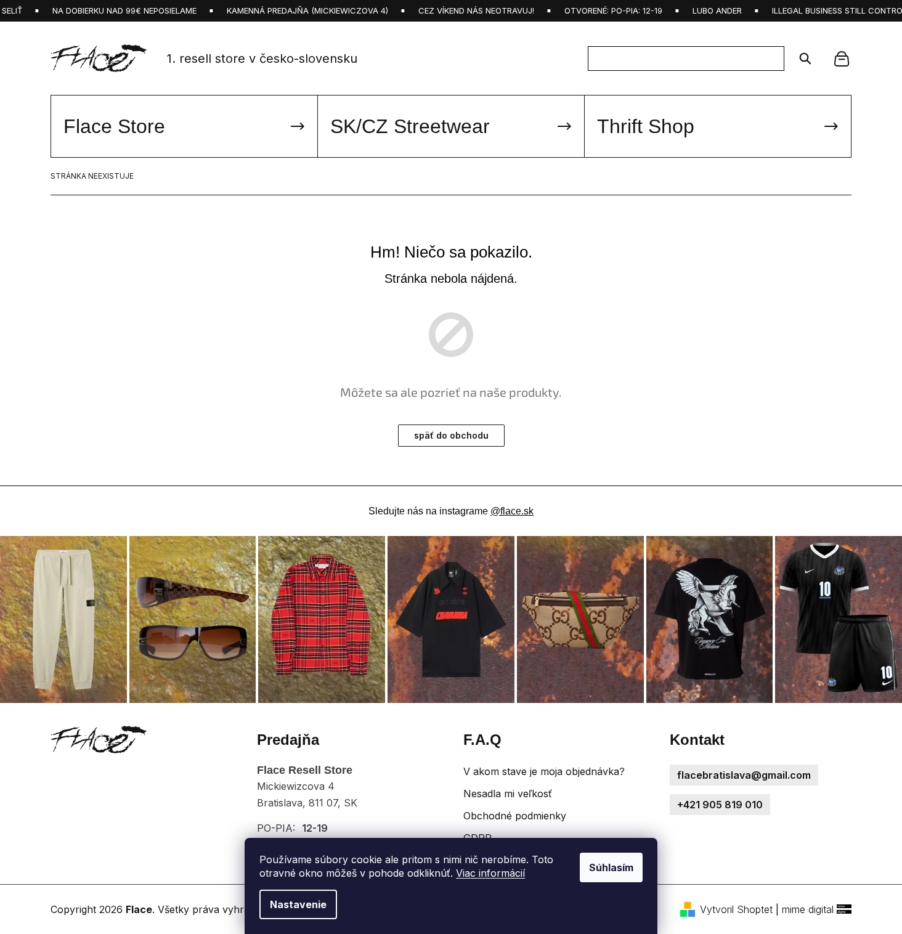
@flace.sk (512, 511)
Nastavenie (298, 904)
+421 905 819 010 (720, 804)
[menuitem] (184, 126)
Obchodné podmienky (514, 816)
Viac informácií (490, 873)
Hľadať (801, 58)
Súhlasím (611, 867)
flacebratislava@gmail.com (744, 775)
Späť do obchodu (451, 435)
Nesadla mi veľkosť (507, 793)
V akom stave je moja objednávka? (544, 771)
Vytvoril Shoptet (736, 909)
